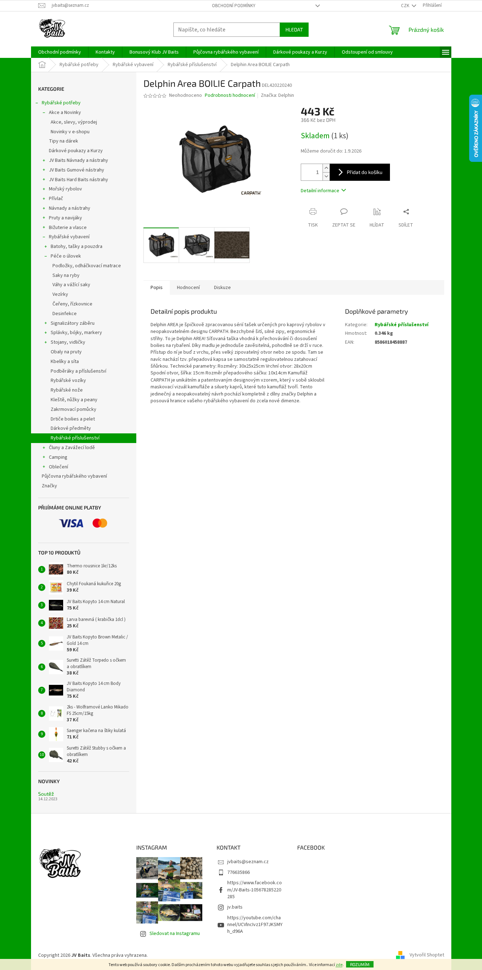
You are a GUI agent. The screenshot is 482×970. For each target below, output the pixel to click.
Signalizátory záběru (73, 323)
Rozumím (360, 964)
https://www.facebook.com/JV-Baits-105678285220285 (254, 889)
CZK (405, 6)
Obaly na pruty (66, 351)
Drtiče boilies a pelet (73, 419)
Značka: (277, 95)
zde (339, 965)
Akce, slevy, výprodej (74, 122)
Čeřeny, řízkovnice (72, 304)
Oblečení (58, 467)
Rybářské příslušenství (75, 438)
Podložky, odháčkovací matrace (86, 265)
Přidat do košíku (364, 172)
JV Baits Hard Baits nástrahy (78, 179)
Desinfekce (64, 313)
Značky (49, 485)
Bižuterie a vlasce (68, 227)
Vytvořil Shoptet (427, 955)
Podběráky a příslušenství (78, 371)
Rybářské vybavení (69, 236)
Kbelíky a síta (65, 361)
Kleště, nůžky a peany (74, 399)
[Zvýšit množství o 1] (326, 168)
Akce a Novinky (65, 112)
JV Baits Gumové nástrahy (76, 170)
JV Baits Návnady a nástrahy (78, 160)
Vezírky (60, 294)
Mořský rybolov (65, 189)
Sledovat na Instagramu (174, 933)
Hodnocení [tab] (188, 287)
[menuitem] (59, 52)
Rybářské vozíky (68, 380)
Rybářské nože (67, 390)
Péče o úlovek (66, 256)
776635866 (238, 872)
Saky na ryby (66, 275)
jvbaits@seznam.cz (248, 861)
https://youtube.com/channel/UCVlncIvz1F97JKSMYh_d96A (255, 924)
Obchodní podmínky (233, 6)
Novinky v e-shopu (70, 131)
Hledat (294, 29)
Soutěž (46, 793)
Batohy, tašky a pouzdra (76, 246)
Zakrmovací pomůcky (73, 409)
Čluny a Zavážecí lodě (72, 447)
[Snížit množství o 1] (326, 176)
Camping (58, 457)
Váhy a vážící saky (71, 284)
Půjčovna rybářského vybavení (74, 476)
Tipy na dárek (63, 141)
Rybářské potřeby (61, 102)
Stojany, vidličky (68, 342)
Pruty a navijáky (65, 218)
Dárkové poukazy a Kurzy (76, 150)
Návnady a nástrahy (69, 208)
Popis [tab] (157, 287)
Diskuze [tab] (222, 287)
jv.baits (235, 907)
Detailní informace (320, 190)
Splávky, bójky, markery (76, 332)
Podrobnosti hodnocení (230, 95)
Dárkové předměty (71, 428)
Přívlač (56, 198)
